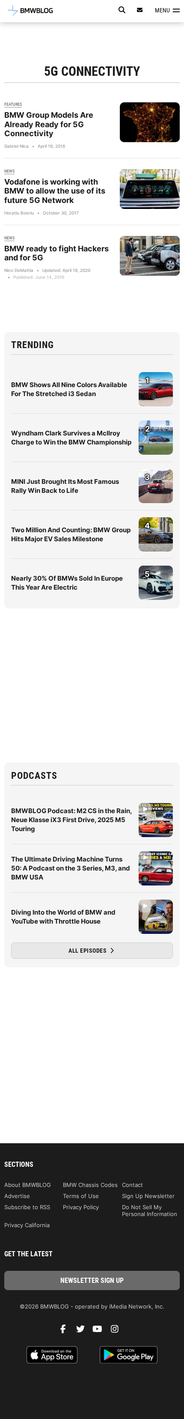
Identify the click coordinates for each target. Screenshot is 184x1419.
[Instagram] (117, 1331)
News (9, 171)
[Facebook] (66, 1331)
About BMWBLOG (27, 1184)
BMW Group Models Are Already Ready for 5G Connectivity (48, 124)
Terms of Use (81, 1195)
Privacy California (27, 1225)
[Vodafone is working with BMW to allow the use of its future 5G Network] (150, 189)
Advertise (17, 1195)
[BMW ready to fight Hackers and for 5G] (150, 256)
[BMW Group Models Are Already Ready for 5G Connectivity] (150, 122)
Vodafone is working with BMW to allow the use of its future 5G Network (54, 191)
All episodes (88, 950)
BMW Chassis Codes (90, 1184)
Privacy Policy (81, 1207)
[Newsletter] (140, 10)
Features (13, 104)
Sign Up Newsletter (148, 1195)
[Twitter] (83, 1331)
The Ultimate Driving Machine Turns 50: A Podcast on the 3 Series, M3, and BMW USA (70, 868)
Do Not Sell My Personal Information (149, 1210)
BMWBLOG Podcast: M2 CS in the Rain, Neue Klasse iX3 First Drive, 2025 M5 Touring (71, 820)
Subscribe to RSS (27, 1207)
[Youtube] (100, 1331)
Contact (132, 1184)
